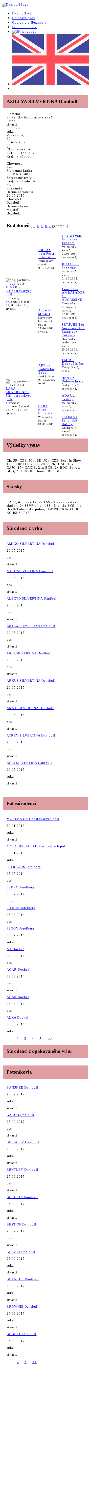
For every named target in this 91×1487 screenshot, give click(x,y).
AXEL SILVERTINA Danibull (30, 571)
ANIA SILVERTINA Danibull (29, 763)
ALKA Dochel (18, 1017)
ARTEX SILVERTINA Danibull (31, 626)
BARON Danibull (20, 1115)
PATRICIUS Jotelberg (24, 867)
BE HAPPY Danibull (23, 1142)
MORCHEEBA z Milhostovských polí (37, 846)
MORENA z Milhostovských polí (33, 819)
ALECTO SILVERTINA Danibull (32, 598)
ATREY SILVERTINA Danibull (31, 735)
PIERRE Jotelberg (21, 908)
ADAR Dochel (18, 997)
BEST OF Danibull (21, 1224)
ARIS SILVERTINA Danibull (29, 653)
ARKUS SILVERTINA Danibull (31, 681)
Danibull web (23, 13)
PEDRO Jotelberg (20, 887)
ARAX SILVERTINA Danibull (30, 708)
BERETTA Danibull (22, 1197)
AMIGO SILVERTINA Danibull (31, 544)
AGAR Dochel (18, 969)
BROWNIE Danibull (23, 1306)
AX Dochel (15, 949)
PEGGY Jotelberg (20, 928)
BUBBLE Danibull (21, 1334)
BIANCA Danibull (21, 1252)
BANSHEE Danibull (22, 1087)
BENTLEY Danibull (22, 1169)
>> (49, 1039)
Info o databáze (24, 27)
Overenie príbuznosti (29, 22)
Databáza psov (23, 18)
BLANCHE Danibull (23, 1279)
